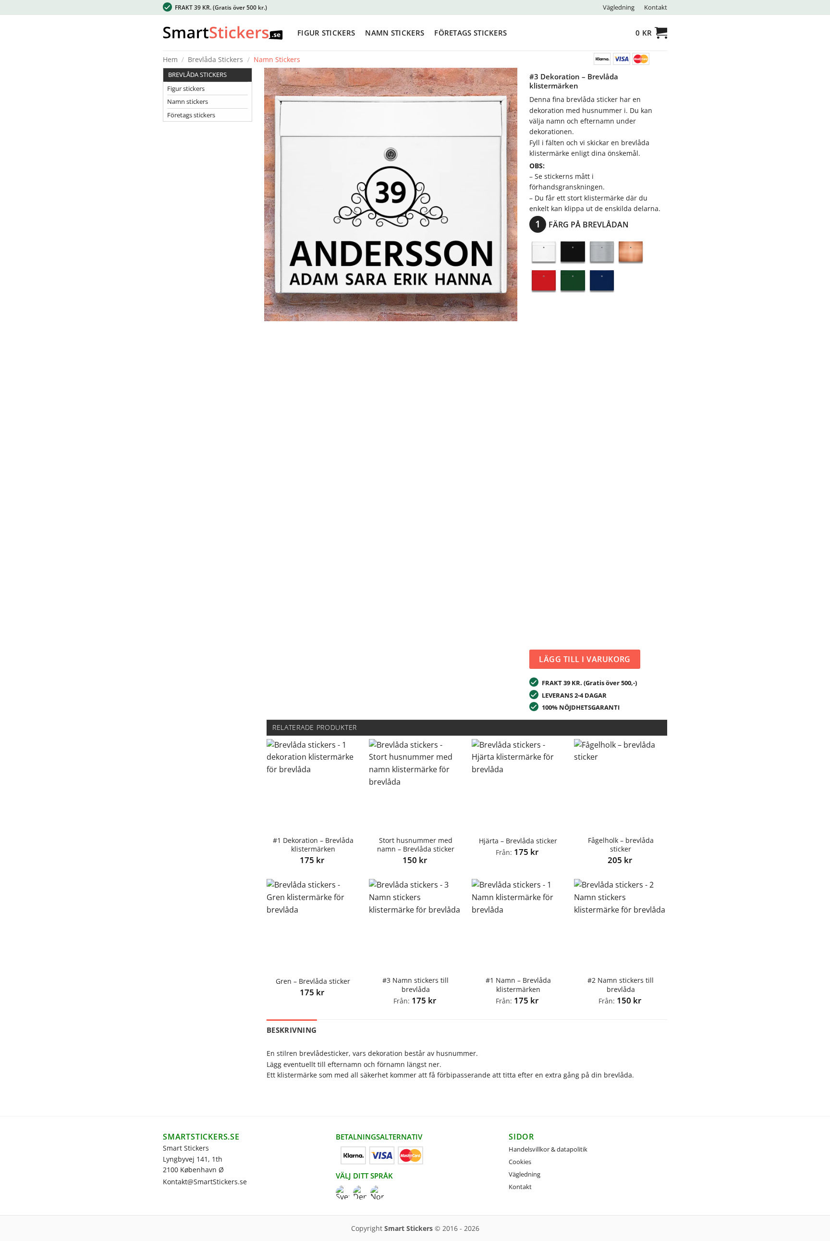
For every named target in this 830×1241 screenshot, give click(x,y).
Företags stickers (470, 33)
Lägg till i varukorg (585, 659)
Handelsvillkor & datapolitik (548, 1149)
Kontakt (655, 7)
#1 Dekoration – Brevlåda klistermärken (313, 845)
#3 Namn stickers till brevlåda (415, 985)
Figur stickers (326, 33)
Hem (170, 59)
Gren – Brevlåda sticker (313, 981)
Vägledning (619, 7)
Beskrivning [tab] (292, 1030)
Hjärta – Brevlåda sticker (518, 841)
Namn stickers (394, 33)
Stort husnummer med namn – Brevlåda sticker (415, 845)
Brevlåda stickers (215, 59)
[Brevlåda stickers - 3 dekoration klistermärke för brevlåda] (390, 193)
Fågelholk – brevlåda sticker (621, 845)
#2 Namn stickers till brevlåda (620, 985)
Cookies (520, 1161)
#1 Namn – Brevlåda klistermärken (518, 985)
